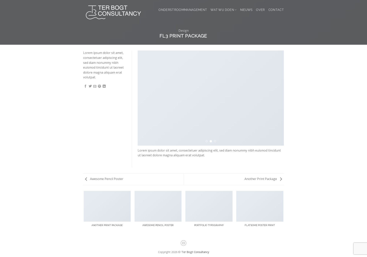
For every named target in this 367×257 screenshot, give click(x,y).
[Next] (276, 97)
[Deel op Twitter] (90, 86)
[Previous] (145, 97)
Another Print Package (261, 179)
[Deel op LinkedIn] (104, 86)
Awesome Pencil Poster (106, 179)
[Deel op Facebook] (85, 86)
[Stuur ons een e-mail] (183, 243)
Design (184, 30)
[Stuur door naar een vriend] (94, 86)
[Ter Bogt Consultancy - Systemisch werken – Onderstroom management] (113, 12)
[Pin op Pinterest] (99, 86)
